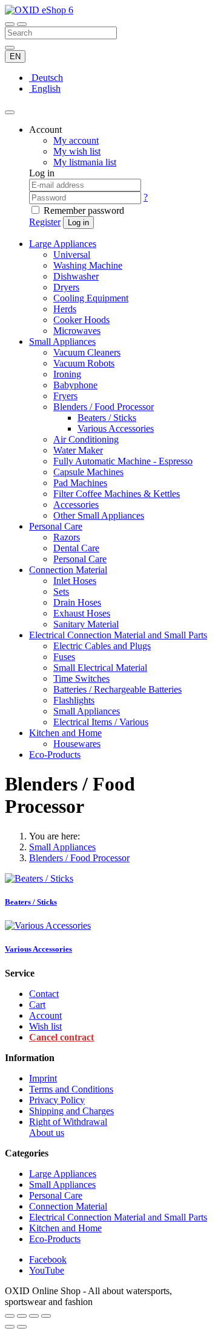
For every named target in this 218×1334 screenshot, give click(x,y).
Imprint (43, 1078)
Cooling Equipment (90, 298)
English (45, 88)
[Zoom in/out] (46, 1316)
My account (76, 140)
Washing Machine (87, 265)
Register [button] (45, 222)
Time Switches (81, 678)
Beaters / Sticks (107, 417)
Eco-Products (55, 754)
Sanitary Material (86, 624)
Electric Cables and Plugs (102, 646)
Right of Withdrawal (68, 1122)
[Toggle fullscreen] (34, 1316)
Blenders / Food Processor (103, 407)
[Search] (22, 24)
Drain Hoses (77, 602)
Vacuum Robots (83, 363)
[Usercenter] (10, 112)
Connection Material (68, 570)
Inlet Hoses (74, 581)
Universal (71, 254)
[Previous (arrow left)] (10, 1327)
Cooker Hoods (81, 320)
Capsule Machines (88, 472)
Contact (44, 994)
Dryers (66, 287)
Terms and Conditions (71, 1089)
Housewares (77, 744)
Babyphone (75, 385)
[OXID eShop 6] (39, 10)
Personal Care (55, 526)
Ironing (67, 374)
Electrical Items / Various (100, 722)
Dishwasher (76, 276)
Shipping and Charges (71, 1111)
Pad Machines (80, 483)
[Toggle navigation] (10, 24)
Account (45, 1015)
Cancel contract (61, 1037)
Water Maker (78, 450)
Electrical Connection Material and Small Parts (118, 635)
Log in (78, 222)
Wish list (45, 1026)
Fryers (65, 396)
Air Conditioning (86, 439)
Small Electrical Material (100, 667)
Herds (64, 309)
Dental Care (76, 548)
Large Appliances (62, 244)
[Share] (22, 1316)
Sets (61, 591)
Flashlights (73, 700)
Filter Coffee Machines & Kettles (116, 494)
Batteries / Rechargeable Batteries (117, 689)
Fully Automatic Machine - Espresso (123, 461)
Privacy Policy (57, 1100)
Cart (37, 1004)
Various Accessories (116, 428)
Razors (66, 537)
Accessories (76, 504)
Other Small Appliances (98, 515)
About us (46, 1132)
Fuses (64, 657)
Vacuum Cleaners (87, 352)
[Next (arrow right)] (22, 1327)
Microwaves (77, 330)
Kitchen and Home (65, 733)
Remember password (84, 210)
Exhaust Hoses (81, 613)
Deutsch (46, 77)
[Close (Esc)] (10, 1316)
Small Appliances (62, 341)
